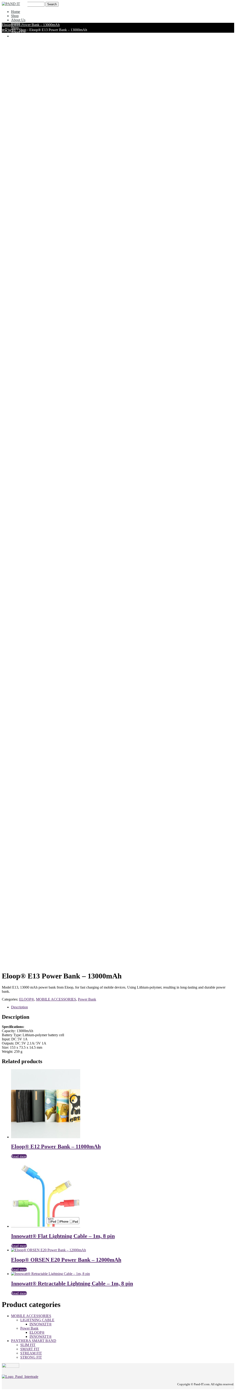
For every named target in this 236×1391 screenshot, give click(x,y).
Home (15, 12)
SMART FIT (29, 1349)
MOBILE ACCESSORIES (56, 999)
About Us (18, 20)
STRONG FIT (31, 1357)
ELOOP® (26, 999)
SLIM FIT (27, 1345)
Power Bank (87, 999)
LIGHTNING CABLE (37, 1320)
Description (19, 1007)
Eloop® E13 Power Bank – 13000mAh (31, 25)
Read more (19, 1156)
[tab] (122, 1007)
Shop (15, 16)
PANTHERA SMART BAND (33, 1341)
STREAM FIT (31, 1353)
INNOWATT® (41, 1324)
